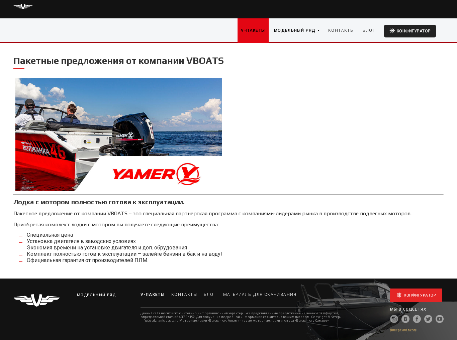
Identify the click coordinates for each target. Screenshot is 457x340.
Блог (369, 30)
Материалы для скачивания (260, 294)
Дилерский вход (403, 330)
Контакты (341, 30)
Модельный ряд (295, 30)
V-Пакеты (253, 30)
